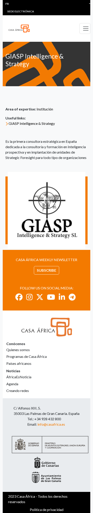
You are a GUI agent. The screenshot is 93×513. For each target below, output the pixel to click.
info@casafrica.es (51, 424)
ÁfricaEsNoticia (18, 377)
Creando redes (17, 390)
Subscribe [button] (46, 270)
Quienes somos (18, 350)
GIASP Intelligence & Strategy (32, 123)
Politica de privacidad (46, 509)
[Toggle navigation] (84, 28)
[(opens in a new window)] (19, 297)
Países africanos (18, 363)
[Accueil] (21, 28)
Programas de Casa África (26, 356)
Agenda (12, 384)
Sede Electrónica (20, 11)
